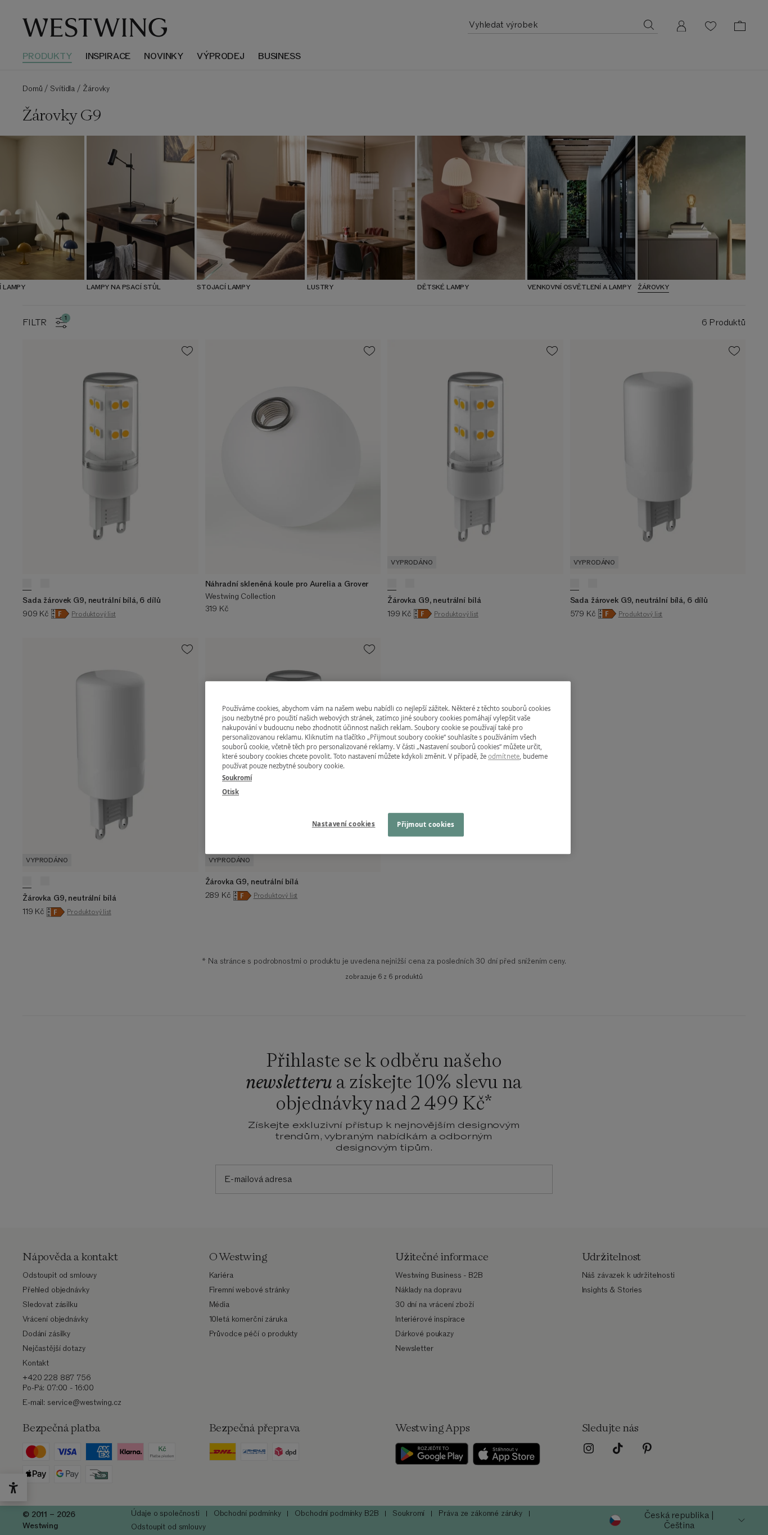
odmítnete (503, 756)
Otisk (230, 791)
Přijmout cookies (426, 824)
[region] (388, 767)
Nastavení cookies (344, 824)
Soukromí (237, 777)
